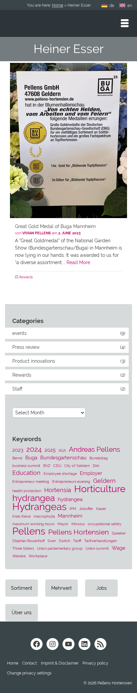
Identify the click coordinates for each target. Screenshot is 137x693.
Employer (91, 473)
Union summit (97, 548)
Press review (26, 347)
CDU (57, 466)
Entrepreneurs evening (71, 482)
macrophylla (44, 516)
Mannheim (70, 516)
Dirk (96, 466)
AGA (62, 450)
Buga (31, 458)
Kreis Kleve (21, 516)
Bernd (17, 458)
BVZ (46, 466)
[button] (29, 673)
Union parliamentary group (59, 548)
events (19, 333)
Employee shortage (60, 474)
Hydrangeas (39, 506)
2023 (17, 450)
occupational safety (104, 524)
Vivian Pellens (36, 233)
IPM (72, 509)
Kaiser (101, 509)
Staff (17, 389)
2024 (34, 449)
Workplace (38, 556)
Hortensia (57, 489)
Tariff (77, 541)
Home (57, 5)
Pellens (28, 531)
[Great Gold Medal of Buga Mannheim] (68, 140)
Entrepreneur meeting (30, 482)
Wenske (19, 556)
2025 (50, 450)
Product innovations (33, 361)
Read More (78, 262)
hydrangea (33, 498)
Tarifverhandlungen (100, 541)
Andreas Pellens (94, 449)
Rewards (26, 277)
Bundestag (98, 458)
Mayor (63, 524)
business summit (26, 466)
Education (26, 472)
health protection (26, 491)
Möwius (78, 524)
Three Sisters (23, 548)
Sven (52, 541)
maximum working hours (33, 524)
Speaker (119, 533)
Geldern (104, 480)
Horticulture (99, 488)
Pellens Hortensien (78, 532)
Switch (64, 541)
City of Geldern (77, 466)
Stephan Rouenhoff (28, 541)
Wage (118, 548)
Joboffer (86, 509)
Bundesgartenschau (63, 458)
